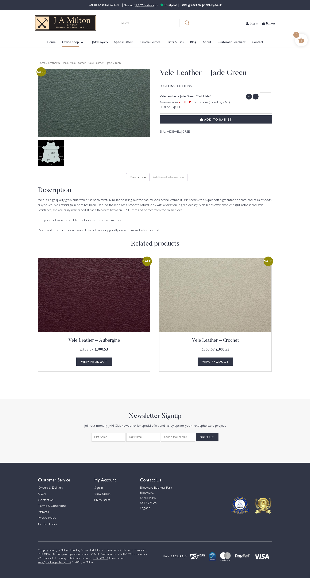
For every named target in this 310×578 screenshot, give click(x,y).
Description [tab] (138, 176)
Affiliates (43, 512)
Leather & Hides (58, 63)
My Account (105, 479)
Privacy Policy (47, 518)
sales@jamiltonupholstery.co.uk (201, 5)
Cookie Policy (47, 524)
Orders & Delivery (50, 487)
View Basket (102, 494)
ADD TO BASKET (217, 119)
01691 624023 (111, 5)
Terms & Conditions (52, 506)
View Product (94, 361)
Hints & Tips (175, 41)
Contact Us (45, 500)
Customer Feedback (231, 41)
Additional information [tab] (168, 176)
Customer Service (54, 479)
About (206, 41)
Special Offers (123, 41)
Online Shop (70, 41)
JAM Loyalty (100, 41)
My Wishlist (102, 500)
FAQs (42, 494)
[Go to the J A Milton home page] (65, 23)
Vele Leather (78, 63)
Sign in (98, 487)
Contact (257, 41)
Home (51, 41)
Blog (193, 41)
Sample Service (150, 41)
